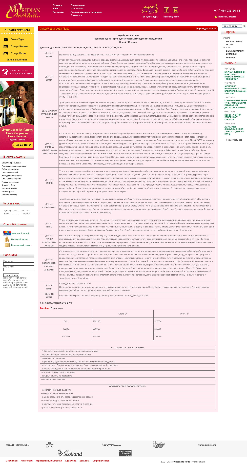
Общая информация (11, 163)
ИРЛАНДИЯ (231, 54)
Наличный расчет (19, 239)
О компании (78, 5)
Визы (56, 8)
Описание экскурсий (11, 179)
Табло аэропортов (10, 169)
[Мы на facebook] (166, 10)
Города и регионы (10, 182)
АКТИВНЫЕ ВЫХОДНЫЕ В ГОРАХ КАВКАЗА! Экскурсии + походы (235, 90)
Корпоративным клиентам (86, 12)
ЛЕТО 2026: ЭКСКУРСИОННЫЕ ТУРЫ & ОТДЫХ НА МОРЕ (234, 130)
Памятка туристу (9, 195)
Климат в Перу (8, 185)
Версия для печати (206, 29)
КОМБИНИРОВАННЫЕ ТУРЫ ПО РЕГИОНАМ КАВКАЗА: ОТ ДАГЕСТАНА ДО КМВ (235, 104)
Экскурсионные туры (12, 176)
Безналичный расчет (21, 245)
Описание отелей (10, 172)
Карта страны (8, 192)
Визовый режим (9, 188)
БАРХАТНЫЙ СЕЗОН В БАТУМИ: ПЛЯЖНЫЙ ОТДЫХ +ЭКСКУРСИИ (234, 75)
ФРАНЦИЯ (230, 57)
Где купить (70, 461)
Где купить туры (150, 17)
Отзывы (58, 5)
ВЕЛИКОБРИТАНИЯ (235, 51)
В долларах (57, 308)
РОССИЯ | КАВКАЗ (234, 41)
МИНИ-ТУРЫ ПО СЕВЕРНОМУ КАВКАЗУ (232, 117)
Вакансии (76, 15)
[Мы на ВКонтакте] (175, 10)
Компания (8, 261)
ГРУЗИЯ (229, 45)
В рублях (44, 308)
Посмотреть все (234, 140)
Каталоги (58, 12)
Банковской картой (20, 233)
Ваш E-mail (8, 267)
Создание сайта (182, 462)
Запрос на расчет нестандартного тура (20, 71)
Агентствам (77, 8)
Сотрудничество (101, 461)
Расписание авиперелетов (14, 166)
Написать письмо (227, 17)
